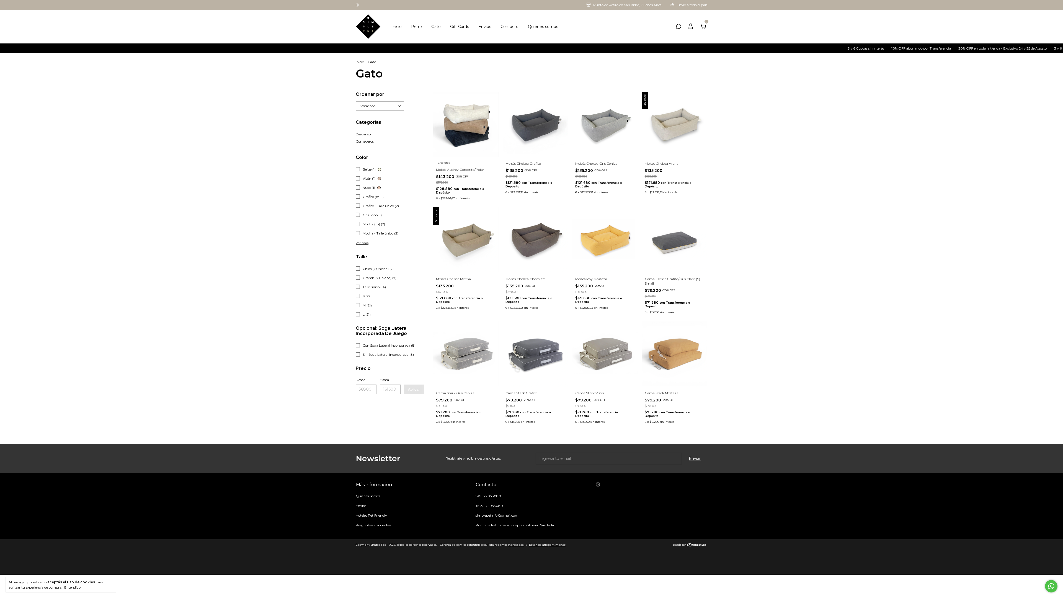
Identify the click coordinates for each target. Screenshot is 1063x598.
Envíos (484, 26)
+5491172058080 (489, 506)
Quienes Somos (368, 496)
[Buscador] (678, 27)
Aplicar (414, 389)
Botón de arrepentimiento (547, 545)
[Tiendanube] (690, 545)
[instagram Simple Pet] (357, 5)
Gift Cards (459, 26)
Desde (360, 380)
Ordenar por (370, 94)
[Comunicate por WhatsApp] (1051, 586)
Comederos (365, 141)
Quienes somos (543, 26)
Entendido (72, 587)
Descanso (363, 134)
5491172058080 (488, 496)
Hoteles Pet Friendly (371, 515)
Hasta (384, 380)
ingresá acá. (516, 545)
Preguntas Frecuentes (373, 525)
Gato (436, 26)
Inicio (396, 26)
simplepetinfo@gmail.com (497, 515)
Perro (416, 26)
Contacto (509, 26)
